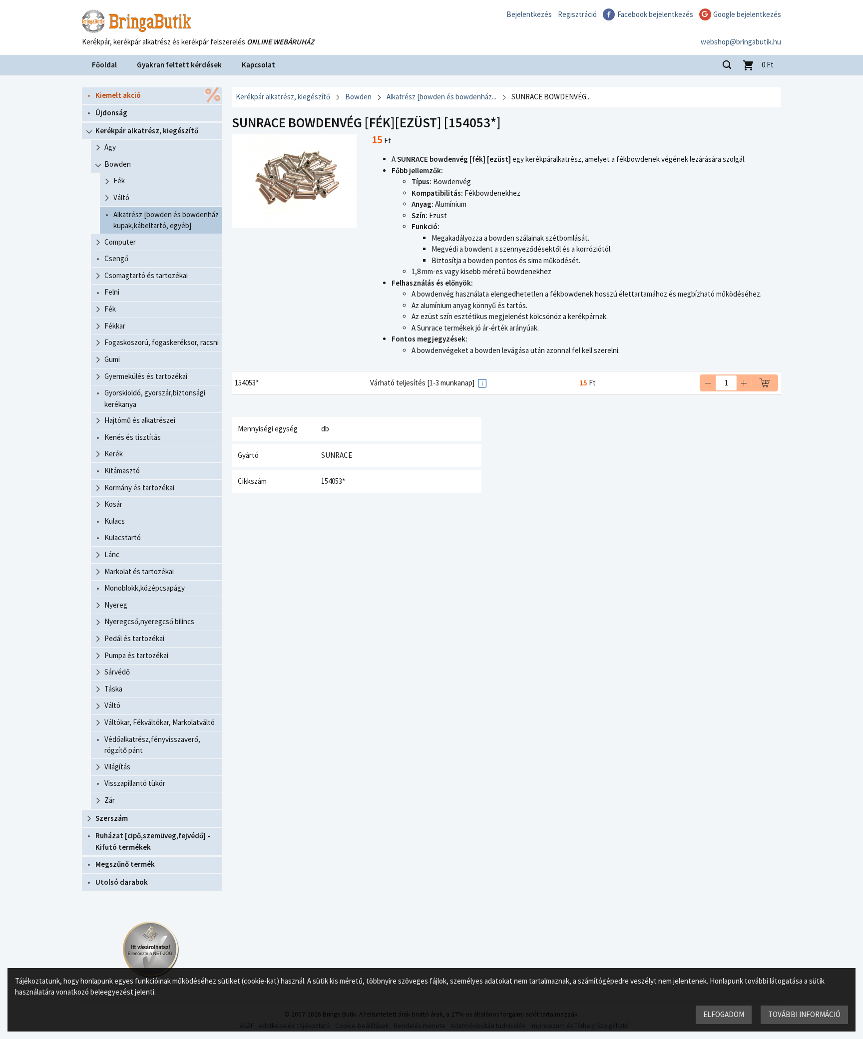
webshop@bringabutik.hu (741, 41)
